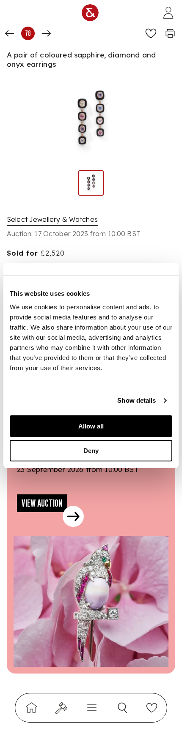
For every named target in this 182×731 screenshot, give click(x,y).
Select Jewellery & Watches (52, 219)
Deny (91, 450)
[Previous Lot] (9, 33)
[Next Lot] (46, 33)
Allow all (91, 426)
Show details (136, 400)
